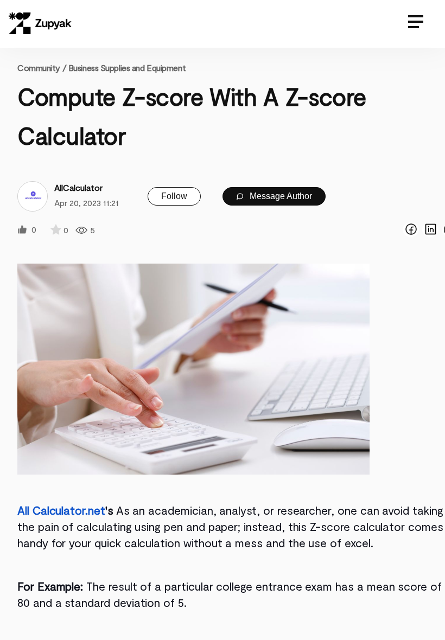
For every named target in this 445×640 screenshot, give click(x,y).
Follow (174, 196)
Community (41, 67)
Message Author (279, 196)
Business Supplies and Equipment (127, 67)
